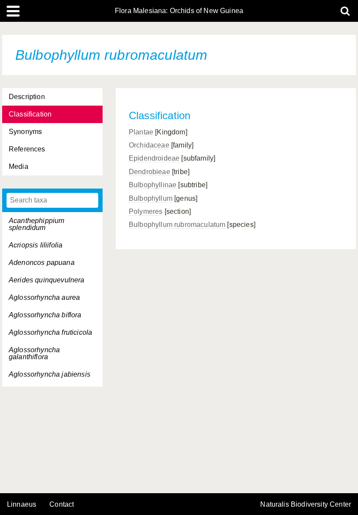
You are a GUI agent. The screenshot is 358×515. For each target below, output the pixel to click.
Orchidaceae (149, 145)
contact (61, 504)
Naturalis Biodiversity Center (305, 504)
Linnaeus (21, 504)
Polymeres (145, 211)
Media (18, 166)
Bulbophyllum (150, 198)
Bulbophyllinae (152, 185)
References (27, 149)
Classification (30, 114)
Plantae (141, 132)
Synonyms (25, 131)
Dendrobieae (149, 171)
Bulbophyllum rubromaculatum (177, 224)
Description (27, 96)
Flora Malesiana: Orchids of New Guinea (179, 10)
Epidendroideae (154, 158)
